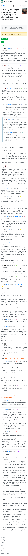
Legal (2, 542)
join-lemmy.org (5, 553)
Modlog (3, 540)
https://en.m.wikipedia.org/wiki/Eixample (14, 358)
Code (2, 550)
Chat (3, 45)
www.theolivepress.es (5, 20)
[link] (5, 23)
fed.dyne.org (7, 1)
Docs (2, 548)
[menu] (26, 1)
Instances (3, 545)
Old (22, 42)
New (19, 42)
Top (6, 42)
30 (2, 23)
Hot (3, 42)
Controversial (12, 42)
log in (10, 34)
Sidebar (4, 38)
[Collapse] (2, 49)
